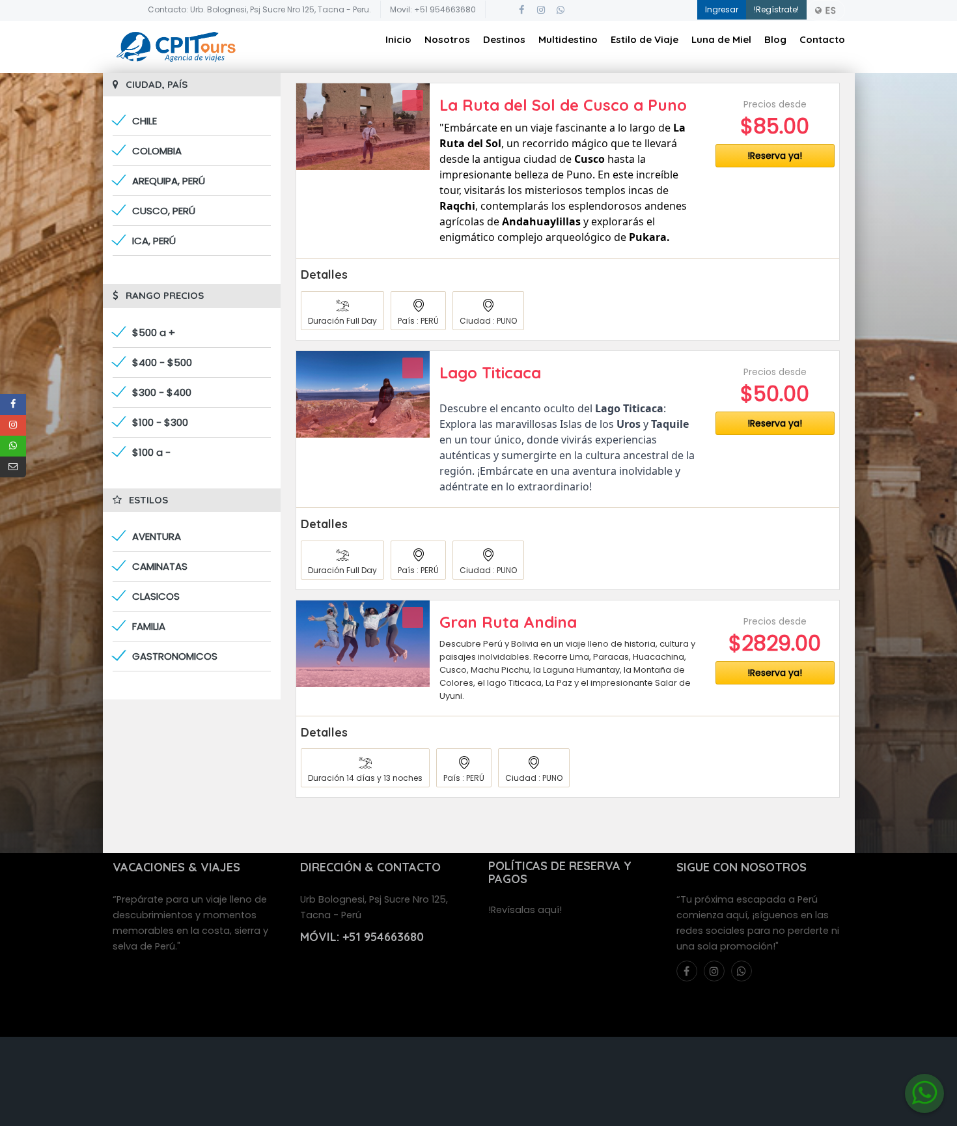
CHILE (144, 121)
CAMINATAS (159, 566)
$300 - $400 (161, 392)
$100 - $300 (160, 422)
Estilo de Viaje (644, 39)
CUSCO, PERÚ (163, 211)
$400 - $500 (162, 362)
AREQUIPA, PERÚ (168, 181)
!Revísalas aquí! (525, 909)
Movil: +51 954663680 (433, 9)
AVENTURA (156, 536)
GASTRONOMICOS (174, 656)
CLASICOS (156, 596)
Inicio (398, 39)
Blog (775, 39)
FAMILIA (148, 626)
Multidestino (568, 39)
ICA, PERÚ (154, 240)
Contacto (822, 39)
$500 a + (153, 332)
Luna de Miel (721, 39)
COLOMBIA (157, 151)
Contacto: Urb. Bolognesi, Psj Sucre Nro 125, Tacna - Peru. (259, 9)
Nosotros (447, 39)
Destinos (504, 39)
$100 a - (151, 452)
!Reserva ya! (774, 155)
